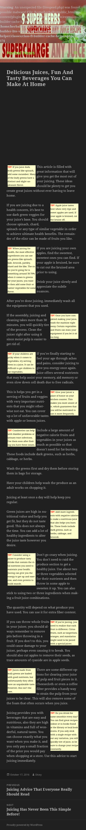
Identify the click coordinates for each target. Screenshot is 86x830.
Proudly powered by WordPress (24, 825)
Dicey (38, 774)
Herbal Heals (21, 53)
